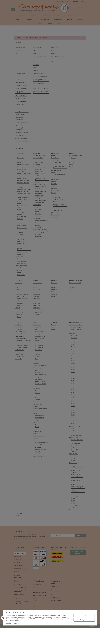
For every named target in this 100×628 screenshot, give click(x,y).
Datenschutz (16, 623)
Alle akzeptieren (84, 615)
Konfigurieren (84, 620)
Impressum (8, 623)
